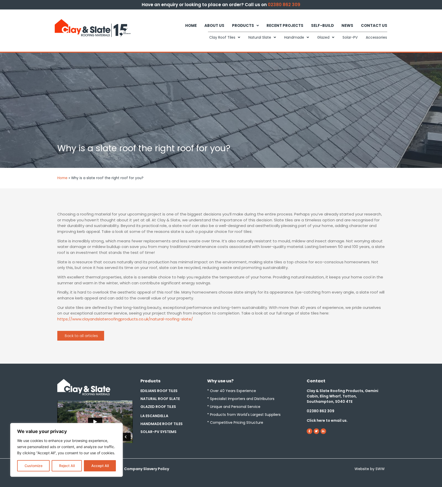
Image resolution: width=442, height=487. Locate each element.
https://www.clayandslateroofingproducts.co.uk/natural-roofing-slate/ (125, 319)
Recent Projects (285, 25)
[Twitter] (316, 431)
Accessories (376, 37)
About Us (214, 25)
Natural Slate (259, 37)
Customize (33, 465)
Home (191, 25)
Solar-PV (350, 37)
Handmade (294, 37)
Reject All (67, 465)
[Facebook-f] (309, 431)
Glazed (323, 37)
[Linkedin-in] (323, 431)
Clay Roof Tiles (222, 37)
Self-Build (322, 25)
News (347, 25)
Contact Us (374, 25)
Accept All (100, 465)
